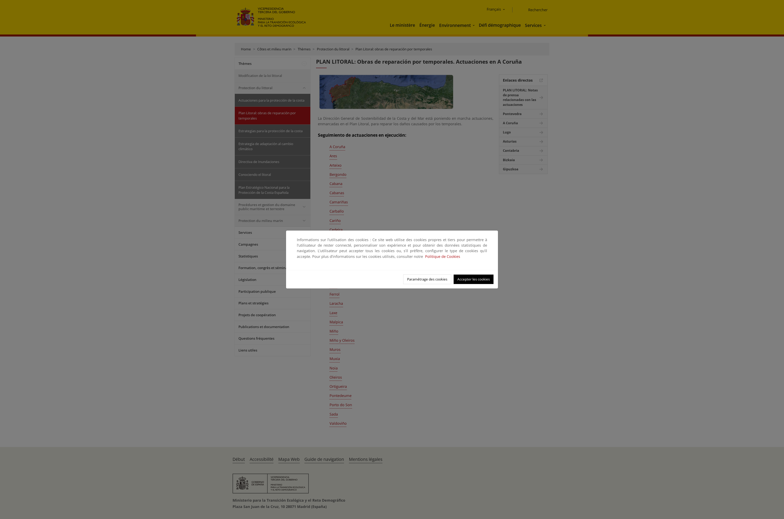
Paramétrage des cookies (427, 279)
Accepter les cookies (473, 279)
